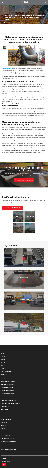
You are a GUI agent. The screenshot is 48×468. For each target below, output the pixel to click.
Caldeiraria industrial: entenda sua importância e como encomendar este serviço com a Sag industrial (24, 17)
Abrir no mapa (4, 409)
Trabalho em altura (24, 321)
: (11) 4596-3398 (5, 435)
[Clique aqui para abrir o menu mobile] (2, 3)
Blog (2, 365)
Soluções (3, 359)
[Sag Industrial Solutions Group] (25, 3)
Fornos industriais (24, 299)
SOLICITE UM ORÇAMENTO (25, 180)
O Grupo (3, 356)
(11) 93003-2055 (7, 438)
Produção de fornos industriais (8, 390)
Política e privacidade (6, 371)
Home (2, 353)
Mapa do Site (4, 374)
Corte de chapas (24, 256)
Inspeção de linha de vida (7, 387)
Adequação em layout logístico (8, 384)
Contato (3, 368)
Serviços (3, 362)
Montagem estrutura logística (8, 381)
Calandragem (24, 277)
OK (4, 464)
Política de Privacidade (6, 461)
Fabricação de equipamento (7, 393)
